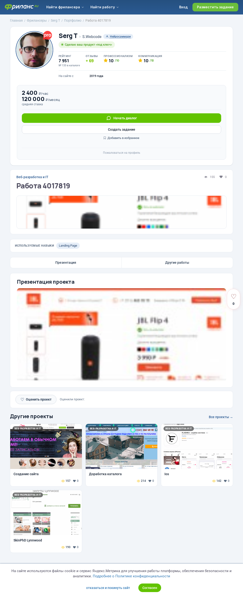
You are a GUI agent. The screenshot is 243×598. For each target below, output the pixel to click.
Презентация (65, 262)
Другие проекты (31, 416)
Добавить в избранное (123, 138)
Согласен (149, 588)
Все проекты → (221, 417)
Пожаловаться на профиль (121, 152)
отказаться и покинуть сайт (108, 588)
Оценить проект (35, 399)
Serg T (68, 35)
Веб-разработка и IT (32, 177)
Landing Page (68, 245)
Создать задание (121, 129)
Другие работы (177, 262)
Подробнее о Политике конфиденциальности (131, 576)
